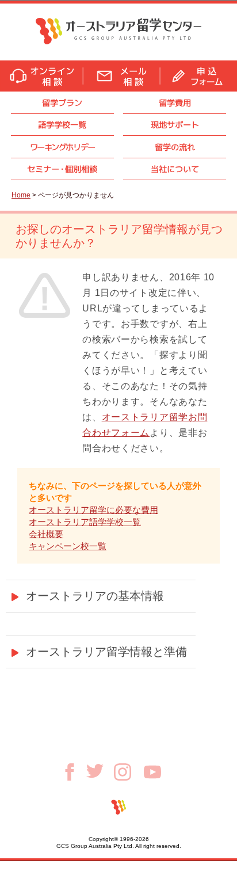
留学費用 (175, 103)
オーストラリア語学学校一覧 (85, 522)
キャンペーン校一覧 (67, 546)
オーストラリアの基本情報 (95, 595)
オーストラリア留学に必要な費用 (93, 510)
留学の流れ (175, 147)
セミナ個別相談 (62, 169)
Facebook (73, 772)
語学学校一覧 (62, 125)
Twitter (100, 770)
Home (21, 195)
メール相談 (121, 76)
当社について (175, 169)
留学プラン (62, 103)
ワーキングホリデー (62, 147)
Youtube (152, 772)
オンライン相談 (41, 76)
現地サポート (175, 125)
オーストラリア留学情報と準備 (106, 651)
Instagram (129, 772)
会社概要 (46, 534)
